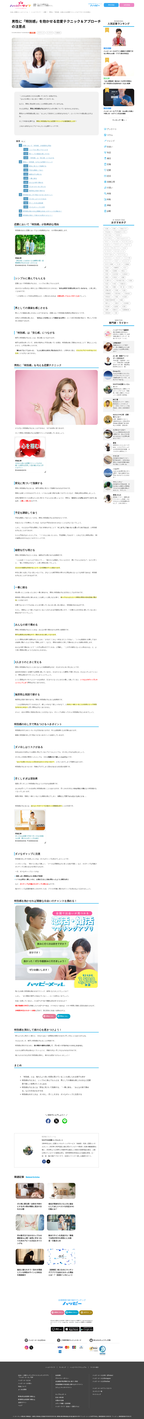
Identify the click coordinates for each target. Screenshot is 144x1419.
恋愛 (45, 12)
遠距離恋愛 (126, 309)
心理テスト (109, 280)
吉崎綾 (115, 271)
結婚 (121, 300)
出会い (107, 48)
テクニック (41, 32)
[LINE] (64, 1121)
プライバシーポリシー (62, 1378)
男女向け (127, 293)
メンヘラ (108, 261)
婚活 (109, 158)
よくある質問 (22, 1389)
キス (107, 241)
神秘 (109, 205)
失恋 (109, 152)
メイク (118, 258)
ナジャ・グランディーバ (112, 248)
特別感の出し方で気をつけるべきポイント (36, 194)
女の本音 (115, 274)
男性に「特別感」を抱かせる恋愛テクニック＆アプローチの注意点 (69, 12)
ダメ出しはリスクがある (35, 198)
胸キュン (108, 303)
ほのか (118, 235)
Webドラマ (124, 228)
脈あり (117, 303)
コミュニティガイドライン (63, 1387)
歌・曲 (122, 287)
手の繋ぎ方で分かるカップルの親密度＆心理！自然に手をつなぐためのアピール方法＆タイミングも (29, 1239)
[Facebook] (48, 1121)
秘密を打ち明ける (33, 174)
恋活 (109, 176)
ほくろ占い (109, 235)
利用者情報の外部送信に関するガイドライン (69, 1384)
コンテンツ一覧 (97, 1391)
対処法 (115, 277)
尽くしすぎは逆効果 (33, 202)
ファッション (122, 254)
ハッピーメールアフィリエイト (102, 1388)
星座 (107, 287)
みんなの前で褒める (33, 182)
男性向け (108, 296)
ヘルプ (20, 1405)
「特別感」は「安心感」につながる (39, 157)
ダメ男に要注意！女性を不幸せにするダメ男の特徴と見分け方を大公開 (29, 1206)
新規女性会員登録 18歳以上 (26, 1396)
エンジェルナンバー (123, 238)
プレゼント (109, 258)
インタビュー (109, 238)
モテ (117, 261)
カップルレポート (60, 1394)
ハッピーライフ (36, 12)
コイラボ (115, 241)
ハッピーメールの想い (25, 1383)
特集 (109, 199)
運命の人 (115, 309)
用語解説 (108, 293)
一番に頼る (30, 178)
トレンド (111, 141)
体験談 (127, 264)
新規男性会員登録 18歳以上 (26, 1399)
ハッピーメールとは (24, 1380)
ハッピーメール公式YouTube (101, 1381)
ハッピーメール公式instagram (102, 1378)
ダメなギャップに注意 (34, 206)
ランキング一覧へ (118, 120)
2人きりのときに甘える (35, 186)
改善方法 (123, 283)
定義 (109, 164)
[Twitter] (56, 1121)
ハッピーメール (120, 251)
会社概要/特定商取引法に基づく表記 (66, 1381)
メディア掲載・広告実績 (62, 1403)
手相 (114, 283)
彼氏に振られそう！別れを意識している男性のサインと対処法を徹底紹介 (29, 1272)
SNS (114, 228)
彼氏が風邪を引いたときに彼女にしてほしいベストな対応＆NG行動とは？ (61, 1206)
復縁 (123, 277)
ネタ (125, 248)
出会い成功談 (59, 1397)
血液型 (116, 306)
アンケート (112, 129)
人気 (119, 264)
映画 (114, 287)
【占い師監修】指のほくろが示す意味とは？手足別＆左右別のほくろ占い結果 (118, 82)
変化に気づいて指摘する (35, 165)
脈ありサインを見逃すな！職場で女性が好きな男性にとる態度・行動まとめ (60, 1238)
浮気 (130, 287)
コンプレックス (127, 241)
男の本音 (118, 293)
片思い (110, 188)
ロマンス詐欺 (109, 264)
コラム (110, 135)
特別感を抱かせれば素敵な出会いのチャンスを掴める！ (41, 211)
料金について (22, 1386)
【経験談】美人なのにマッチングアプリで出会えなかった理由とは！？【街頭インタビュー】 (60, 1272)
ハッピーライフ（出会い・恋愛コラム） (67, 1406)
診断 (106, 78)
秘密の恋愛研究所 (110, 300)
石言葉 (125, 296)
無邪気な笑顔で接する (34, 190)
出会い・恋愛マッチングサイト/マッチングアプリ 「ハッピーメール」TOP (33, 1376)
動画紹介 (117, 267)
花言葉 (107, 306)
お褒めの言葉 (59, 1400)
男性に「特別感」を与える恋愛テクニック (36, 161)
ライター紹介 (94, 1367)
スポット (108, 245)
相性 (117, 296)
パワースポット (110, 254)
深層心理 (111, 182)
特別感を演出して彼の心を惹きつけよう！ (36, 215)
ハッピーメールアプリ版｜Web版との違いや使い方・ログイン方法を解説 (119, 112)
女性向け (58, 32)
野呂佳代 (108, 313)
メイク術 (127, 258)
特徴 (109, 193)
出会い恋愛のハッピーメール (19, 12)
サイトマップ (97, 1394)
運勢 (107, 309)
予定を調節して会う (33, 170)
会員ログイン (22, 1402)
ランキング (126, 261)
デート (128, 245)
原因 (107, 271)
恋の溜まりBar (121, 280)
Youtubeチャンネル (120, 232)
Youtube (108, 232)
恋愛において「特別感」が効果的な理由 (35, 145)
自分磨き (126, 303)
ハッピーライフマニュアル (78, 1367)
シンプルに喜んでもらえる (36, 149)
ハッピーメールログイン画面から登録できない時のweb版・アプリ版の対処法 (118, 52)
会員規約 (58, 1375)
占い (125, 267)
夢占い (123, 271)
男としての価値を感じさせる (36, 153)
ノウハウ (50, 32)
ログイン (86, 1312)
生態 (124, 290)
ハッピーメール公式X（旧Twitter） (103, 1375)
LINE (107, 228)
